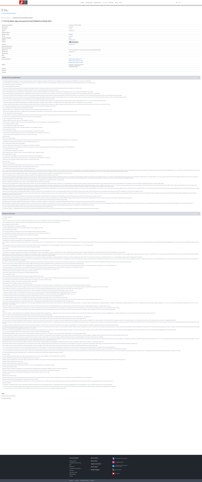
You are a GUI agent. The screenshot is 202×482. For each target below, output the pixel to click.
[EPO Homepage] (23, 2)
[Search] (177, 2)
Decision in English (74, 42)
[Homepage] (1, 17)
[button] (101, 78)
